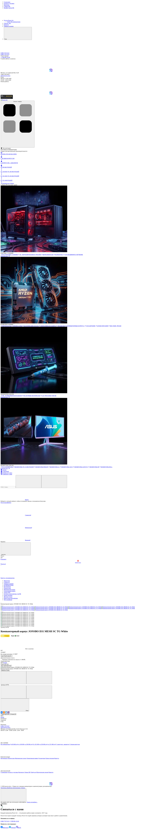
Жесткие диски (8, 596)
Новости (6, 24)
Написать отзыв (5, 670)
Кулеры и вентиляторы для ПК (12, 594)
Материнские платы (9, 589)
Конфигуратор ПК (9, 8)
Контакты (6, 5)
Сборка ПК (7, 6)
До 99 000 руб (14, 744)
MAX (19, 827)
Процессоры (7, 588)
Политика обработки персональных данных (13, 787)
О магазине (7, 2)
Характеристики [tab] (5, 714)
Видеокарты (7, 586)
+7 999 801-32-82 (5, 57)
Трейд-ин (33, 772)
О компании (4, 772)
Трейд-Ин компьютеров (13, 22)
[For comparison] (13, 677)
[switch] (1, 659)
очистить (3, 554)
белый (5, 662)
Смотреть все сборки (8, 183)
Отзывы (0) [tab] (13, 714)
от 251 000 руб (52, 744)
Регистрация (4, 502)
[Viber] (8, 712)
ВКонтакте (6, 827)
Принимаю (3, 803)
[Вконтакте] (13, 71)
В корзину (3, 559)
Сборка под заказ (7, 472)
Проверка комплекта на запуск (13, 659)
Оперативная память (9, 591)
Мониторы (7, 580)
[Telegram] (37, 71)
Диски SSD (7, 592)
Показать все (4, 256)
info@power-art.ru (5, 75)
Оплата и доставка (9, 3)
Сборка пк (7, 582)
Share (27, 710)
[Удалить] (28, 481)
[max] (50, 71)
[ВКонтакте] (2, 712)
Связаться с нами (7, 474)
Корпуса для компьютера (7, 578)
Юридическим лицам (42, 772)
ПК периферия (8, 599)
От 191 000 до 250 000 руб (40, 744)
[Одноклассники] (4, 712)
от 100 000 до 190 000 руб (25, 744)
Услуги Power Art (8, 20)
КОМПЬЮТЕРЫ (8, 585)
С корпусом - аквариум (62, 744)
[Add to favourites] (39, 677)
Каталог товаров (17, 101)
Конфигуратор (78, 562)
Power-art (3, 564)
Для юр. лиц (7, 23)
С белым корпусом (74, 744)
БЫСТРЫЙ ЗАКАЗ (6, 656)
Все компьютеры (5, 744)
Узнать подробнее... (32, 802)
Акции (4, 470)
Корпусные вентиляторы (11, 598)
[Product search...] (54, 481)
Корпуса (56, 758)
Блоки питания (8, 595)
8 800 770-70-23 (5, 53)
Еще (6, 39)
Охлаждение (41, 758)
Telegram (13, 827)
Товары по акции (8, 26)
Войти (9, 502)
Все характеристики (6, 665)
